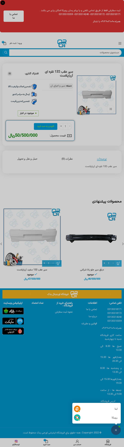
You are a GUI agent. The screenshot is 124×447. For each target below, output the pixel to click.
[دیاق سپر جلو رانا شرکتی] (92, 237)
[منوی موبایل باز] (120, 43)
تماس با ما (14, 16)
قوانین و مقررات (89, 324)
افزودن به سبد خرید (45, 126)
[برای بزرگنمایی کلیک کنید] (110, 109)
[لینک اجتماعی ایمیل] (9, 73)
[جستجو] (5, 52)
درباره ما (93, 316)
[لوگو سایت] (62, 43)
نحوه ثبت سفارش (64, 312)
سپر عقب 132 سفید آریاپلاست (32, 270)
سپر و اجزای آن (57, 86)
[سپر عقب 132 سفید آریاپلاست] (32, 237)
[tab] (102, 158)
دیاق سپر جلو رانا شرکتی (92, 270)
